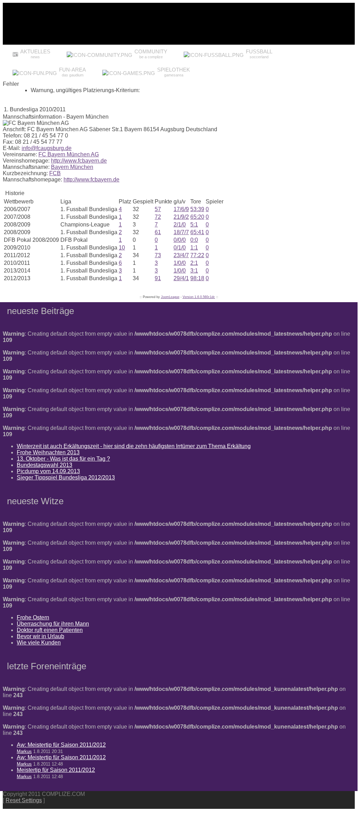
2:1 (194, 263)
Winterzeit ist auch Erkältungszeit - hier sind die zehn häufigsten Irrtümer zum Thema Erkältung (134, 446)
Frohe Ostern (33, 617)
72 (158, 217)
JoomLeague (170, 297)
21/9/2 (181, 217)
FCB (55, 173)
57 (158, 209)
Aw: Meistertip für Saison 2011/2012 (61, 745)
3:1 (194, 271)
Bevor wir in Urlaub (40, 636)
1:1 (194, 248)
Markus (24, 751)
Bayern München (72, 167)
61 (158, 232)
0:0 (194, 240)
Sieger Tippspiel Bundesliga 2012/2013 (66, 477)
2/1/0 (180, 225)
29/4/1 (181, 278)
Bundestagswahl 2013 (44, 465)
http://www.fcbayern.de (79, 161)
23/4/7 (181, 255)
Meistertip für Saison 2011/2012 (56, 770)
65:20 (197, 217)
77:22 (197, 255)
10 (122, 248)
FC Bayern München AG (68, 154)
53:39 (197, 209)
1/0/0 (180, 263)
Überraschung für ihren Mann (53, 624)
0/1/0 (180, 248)
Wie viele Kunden (39, 643)
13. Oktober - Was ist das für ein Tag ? (63, 459)
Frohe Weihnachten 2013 (48, 452)
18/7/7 (181, 232)
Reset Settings (24, 800)
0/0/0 (180, 240)
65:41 (197, 232)
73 (158, 255)
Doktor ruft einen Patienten (50, 630)
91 (158, 278)
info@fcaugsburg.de (47, 148)
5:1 (194, 225)
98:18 (197, 278)
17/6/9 (181, 209)
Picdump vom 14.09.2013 (48, 471)
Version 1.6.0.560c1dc (199, 297)
